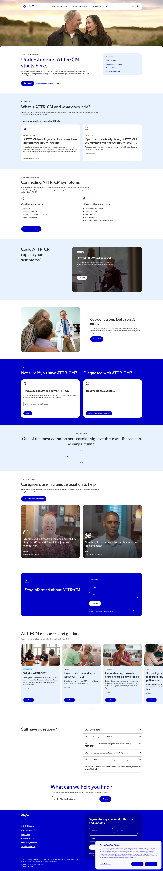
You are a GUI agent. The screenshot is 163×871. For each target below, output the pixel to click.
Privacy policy (25, 839)
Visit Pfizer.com (26, 830)
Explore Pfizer (110, 6)
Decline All (137, 864)
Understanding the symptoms (114, 64)
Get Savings (97, 6)
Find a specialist (110, 68)
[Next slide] (93, 709)
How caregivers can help (113, 72)
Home (23, 54)
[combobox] (50, 404)
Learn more (110, 611)
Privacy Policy (133, 857)
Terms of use (25, 834)
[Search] (133, 6)
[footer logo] (25, 815)
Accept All (151, 864)
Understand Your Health (60, 6)
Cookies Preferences (28, 846)
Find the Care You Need (80, 6)
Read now (82, 278)
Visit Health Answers (28, 826)
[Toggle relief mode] (137, 6)
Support (24, 822)
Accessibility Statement (29, 843)
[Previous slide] (70, 709)
